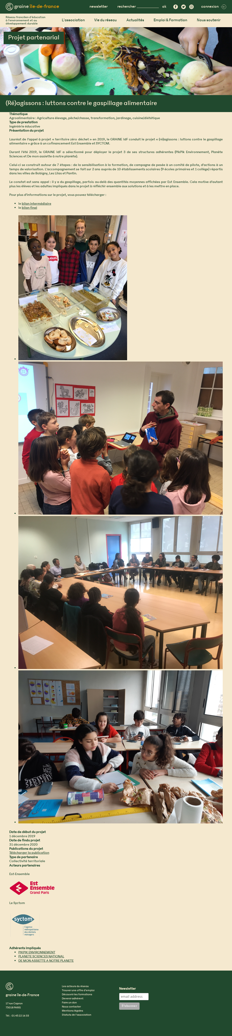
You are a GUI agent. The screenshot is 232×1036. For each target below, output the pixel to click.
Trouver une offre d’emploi (78, 990)
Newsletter (127, 989)
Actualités (135, 20)
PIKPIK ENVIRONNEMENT (36, 952)
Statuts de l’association (76, 1015)
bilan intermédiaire (36, 203)
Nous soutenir (208, 20)
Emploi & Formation (170, 20)
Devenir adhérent (72, 999)
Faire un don (69, 1003)
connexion (210, 7)
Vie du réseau (105, 20)
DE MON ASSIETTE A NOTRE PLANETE (46, 960)
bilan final (29, 207)
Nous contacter (71, 1007)
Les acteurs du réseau (75, 986)
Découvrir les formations (77, 995)
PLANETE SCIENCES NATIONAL (41, 956)
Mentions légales (72, 1011)
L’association (73, 20)
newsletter (98, 7)
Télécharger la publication (29, 852)
